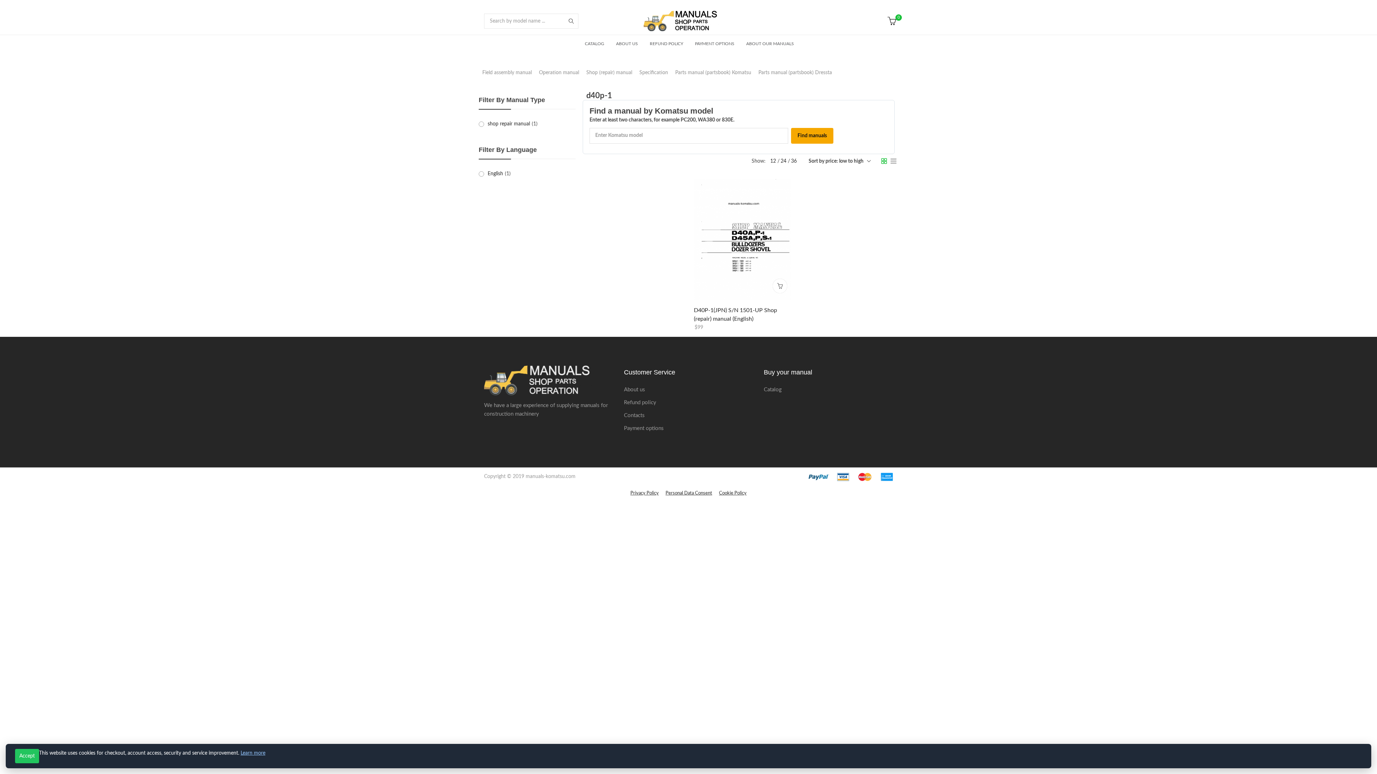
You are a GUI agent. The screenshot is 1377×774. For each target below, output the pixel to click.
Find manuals (812, 135)
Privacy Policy (644, 493)
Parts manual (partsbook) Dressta (795, 72)
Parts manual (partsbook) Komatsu (713, 72)
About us (634, 389)
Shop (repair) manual (609, 72)
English (495, 173)
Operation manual (559, 72)
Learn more (253, 753)
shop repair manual (509, 123)
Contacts (634, 415)
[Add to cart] (780, 285)
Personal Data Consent (689, 493)
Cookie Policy (733, 493)
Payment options (644, 428)
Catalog (773, 389)
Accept (27, 756)
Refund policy (640, 402)
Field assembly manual (507, 72)
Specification (653, 72)
